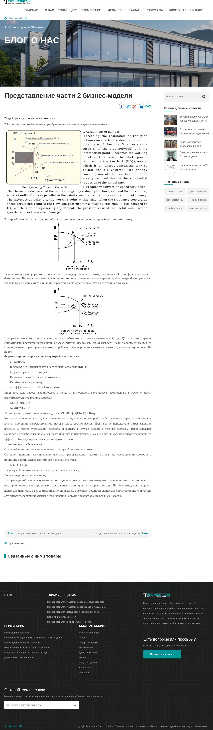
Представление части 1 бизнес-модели (117, 533)
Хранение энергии (198, 208)
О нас (49, 10)
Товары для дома (67, 13)
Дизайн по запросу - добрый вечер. (189, 726)
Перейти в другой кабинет (61, 616)
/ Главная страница (19, 27)
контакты (197, 10)
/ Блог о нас (37, 27)
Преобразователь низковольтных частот (69, 621)
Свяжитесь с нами (162, 654)
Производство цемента (16, 632)
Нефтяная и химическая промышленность (27, 647)
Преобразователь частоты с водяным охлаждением (75, 601)
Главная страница (31, 13)
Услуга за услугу (155, 13)
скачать (134, 10)
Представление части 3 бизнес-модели (38, 533)
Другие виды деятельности (19, 657)
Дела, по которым (114, 13)
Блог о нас (178, 10)
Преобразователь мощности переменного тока (73, 611)
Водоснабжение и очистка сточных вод (25, 652)
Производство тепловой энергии (22, 642)
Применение (91, 10)
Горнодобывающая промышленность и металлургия (33, 637)
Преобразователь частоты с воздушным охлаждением (76, 606)
